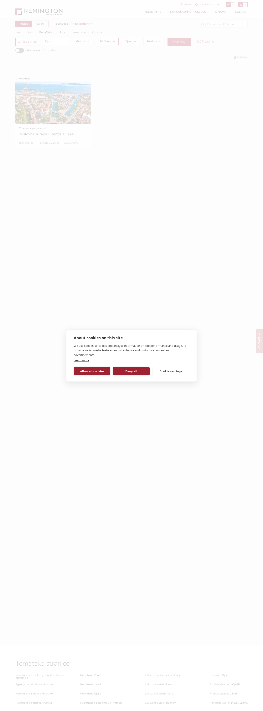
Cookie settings (171, 371)
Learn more (81, 360)
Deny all (131, 371)
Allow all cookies (92, 371)
